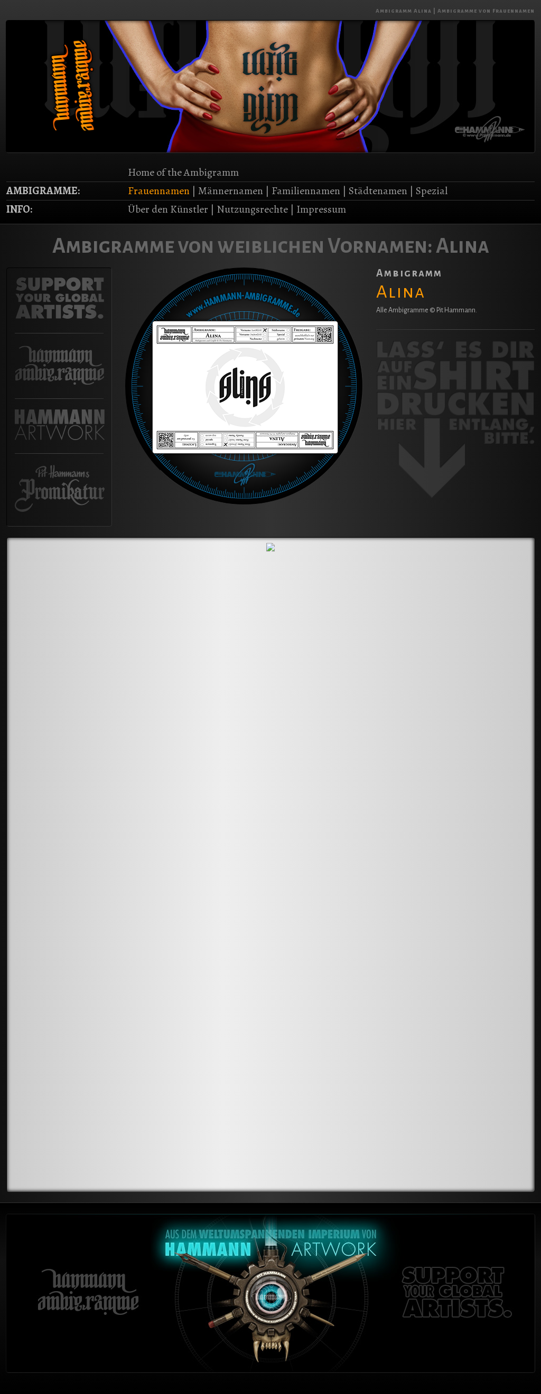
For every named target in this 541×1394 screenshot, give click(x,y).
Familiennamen (306, 191)
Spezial (431, 191)
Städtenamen (378, 191)
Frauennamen (159, 191)
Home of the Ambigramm (183, 172)
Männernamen (230, 191)
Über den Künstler (168, 209)
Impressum (321, 209)
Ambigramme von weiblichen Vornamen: (242, 246)
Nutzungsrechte (252, 209)
